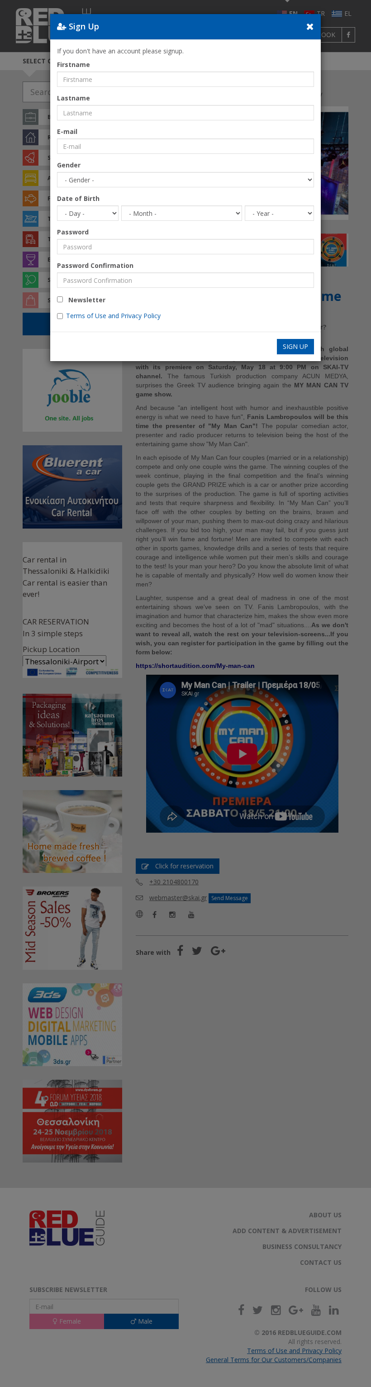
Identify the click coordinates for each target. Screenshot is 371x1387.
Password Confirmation (95, 265)
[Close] (310, 26)
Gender (69, 165)
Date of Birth (78, 198)
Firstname (73, 64)
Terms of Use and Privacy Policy (113, 315)
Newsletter (84, 300)
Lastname (73, 98)
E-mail (67, 131)
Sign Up (295, 346)
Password (73, 232)
